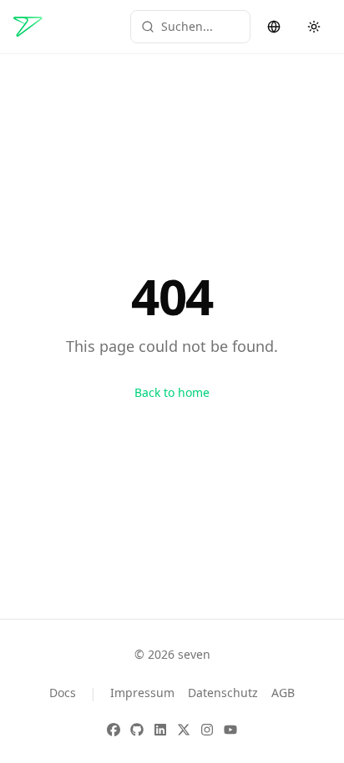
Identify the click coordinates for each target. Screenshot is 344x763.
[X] (183, 729)
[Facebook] (113, 729)
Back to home (172, 392)
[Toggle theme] (314, 26)
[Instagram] (207, 729)
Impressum (142, 692)
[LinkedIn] (160, 729)
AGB (283, 692)
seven (194, 654)
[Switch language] (274, 26)
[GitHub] (137, 729)
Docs (62, 692)
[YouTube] (230, 729)
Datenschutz (223, 692)
